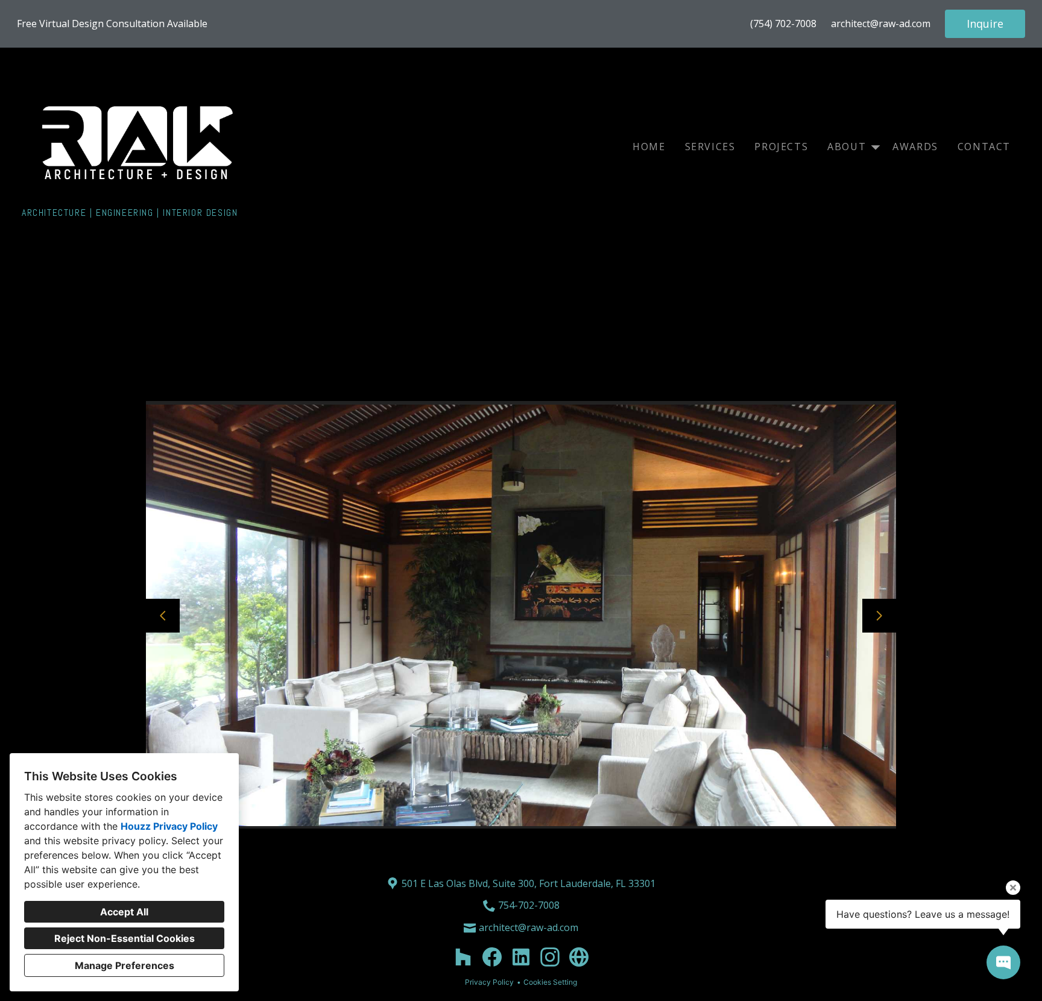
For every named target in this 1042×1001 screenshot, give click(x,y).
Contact (984, 146)
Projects (781, 146)
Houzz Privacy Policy (169, 826)
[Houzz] (463, 957)
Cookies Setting (550, 982)
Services (710, 146)
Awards (915, 146)
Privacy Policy (489, 982)
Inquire (985, 23)
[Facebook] (492, 957)
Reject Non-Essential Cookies (124, 938)
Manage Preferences (124, 965)
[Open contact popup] (1003, 962)
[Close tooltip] (1013, 887)
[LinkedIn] (521, 957)
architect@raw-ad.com (880, 24)
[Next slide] (879, 616)
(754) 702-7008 (783, 24)
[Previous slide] (163, 616)
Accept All (124, 912)
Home (649, 146)
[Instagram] (550, 957)
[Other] (579, 957)
